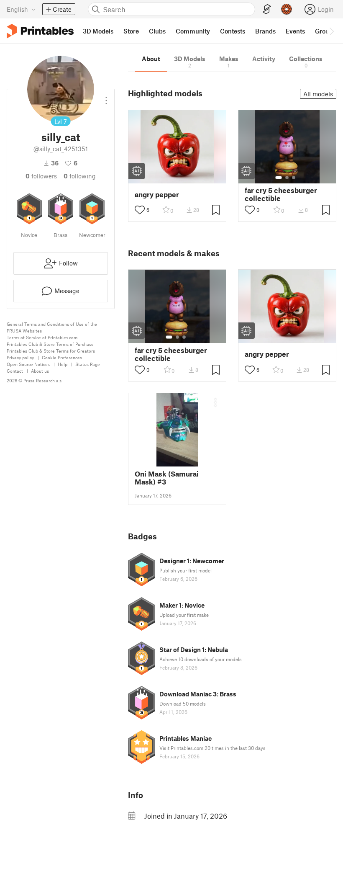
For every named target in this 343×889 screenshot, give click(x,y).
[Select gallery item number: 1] (278, 177)
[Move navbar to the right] (331, 31)
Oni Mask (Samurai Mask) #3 (167, 478)
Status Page (87, 364)
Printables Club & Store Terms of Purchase (50, 344)
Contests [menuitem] (232, 31)
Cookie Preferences (62, 357)
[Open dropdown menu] (106, 97)
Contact (15, 371)
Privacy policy (20, 357)
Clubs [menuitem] (157, 31)
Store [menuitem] (131, 31)
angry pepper (157, 194)
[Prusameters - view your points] (286, 9)
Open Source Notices (28, 364)
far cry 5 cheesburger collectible (281, 194)
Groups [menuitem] (325, 31)
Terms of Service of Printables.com (42, 337)
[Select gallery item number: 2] (287, 177)
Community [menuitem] (193, 31)
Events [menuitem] (295, 31)
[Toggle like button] (140, 210)
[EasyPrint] (267, 9)
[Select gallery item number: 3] (293, 177)
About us (40, 371)
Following (80, 176)
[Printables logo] (40, 31)
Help (62, 364)
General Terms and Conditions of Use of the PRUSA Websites (52, 327)
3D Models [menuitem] (98, 31)
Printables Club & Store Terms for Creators (51, 350)
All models (318, 94)
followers (41, 176)
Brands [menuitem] (265, 31)
